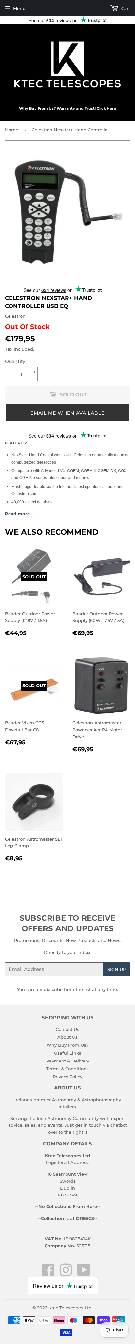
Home (11, 129)
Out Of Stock (27, 327)
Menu (19, 8)
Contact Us (67, 1029)
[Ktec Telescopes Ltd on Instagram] (65, 1273)
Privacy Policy (67, 1076)
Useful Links (67, 1053)
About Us (67, 1037)
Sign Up (116, 969)
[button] (67, 413)
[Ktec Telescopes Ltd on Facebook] (48, 1273)
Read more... (19, 513)
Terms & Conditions (67, 1068)
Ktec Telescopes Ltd (70, 1307)
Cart (125, 8)
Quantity (15, 361)
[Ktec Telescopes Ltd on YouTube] (84, 1273)
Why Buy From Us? (67, 1045)
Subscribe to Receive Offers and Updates (67, 923)
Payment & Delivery (67, 1060)
